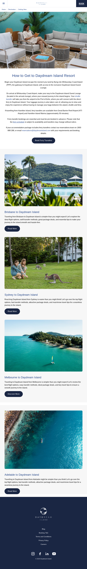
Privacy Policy (43, 540)
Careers (43, 544)
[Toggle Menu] (3, 3)
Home (4, 9)
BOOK (81, 4)
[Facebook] (40, 554)
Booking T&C (43, 533)
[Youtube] (54, 554)
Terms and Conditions (43, 536)
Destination (12, 9)
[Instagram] (33, 554)
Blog (43, 529)
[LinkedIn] (47, 554)
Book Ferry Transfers (43, 140)
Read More (12, 229)
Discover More (14, 394)
